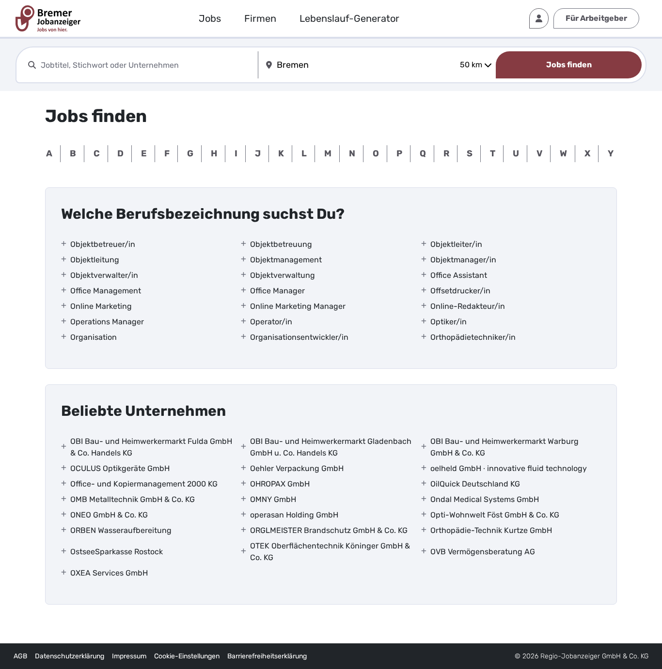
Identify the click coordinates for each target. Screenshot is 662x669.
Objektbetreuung (281, 244)
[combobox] (147, 65)
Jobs (210, 18)
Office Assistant (458, 275)
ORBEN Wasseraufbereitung (121, 530)
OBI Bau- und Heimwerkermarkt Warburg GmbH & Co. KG (504, 447)
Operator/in (271, 321)
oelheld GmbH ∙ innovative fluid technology (508, 468)
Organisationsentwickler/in (299, 337)
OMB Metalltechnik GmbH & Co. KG (132, 499)
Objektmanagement (286, 259)
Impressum (129, 656)
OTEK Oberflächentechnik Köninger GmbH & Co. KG (330, 551)
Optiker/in (448, 321)
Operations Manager (107, 321)
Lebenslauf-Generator (349, 18)
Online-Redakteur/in (467, 306)
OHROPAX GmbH (280, 483)
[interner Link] (48, 18)
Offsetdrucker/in (460, 290)
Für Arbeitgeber (596, 18)
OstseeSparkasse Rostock (116, 551)
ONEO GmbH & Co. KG (109, 514)
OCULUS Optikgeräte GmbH (120, 468)
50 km (471, 64)
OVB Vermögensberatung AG (482, 551)
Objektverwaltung (282, 275)
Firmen (260, 18)
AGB (20, 656)
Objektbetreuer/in (102, 244)
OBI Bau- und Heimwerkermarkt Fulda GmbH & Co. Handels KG (151, 447)
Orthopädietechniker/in (473, 337)
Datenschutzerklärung (69, 656)
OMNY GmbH (273, 499)
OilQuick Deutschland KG (475, 483)
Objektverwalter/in (104, 275)
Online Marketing (101, 306)
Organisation (93, 337)
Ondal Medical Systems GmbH (484, 499)
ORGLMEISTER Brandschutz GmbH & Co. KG (329, 530)
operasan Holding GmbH (294, 514)
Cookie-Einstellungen (187, 656)
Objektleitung (94, 259)
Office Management (105, 290)
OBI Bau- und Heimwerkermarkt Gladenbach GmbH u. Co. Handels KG (330, 447)
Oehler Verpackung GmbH (297, 468)
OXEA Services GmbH (109, 573)
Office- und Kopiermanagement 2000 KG (144, 483)
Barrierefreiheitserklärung (267, 656)
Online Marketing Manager (298, 306)
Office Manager (277, 290)
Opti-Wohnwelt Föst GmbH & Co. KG (494, 514)
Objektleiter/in (456, 244)
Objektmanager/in (463, 259)
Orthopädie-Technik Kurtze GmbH (491, 530)
